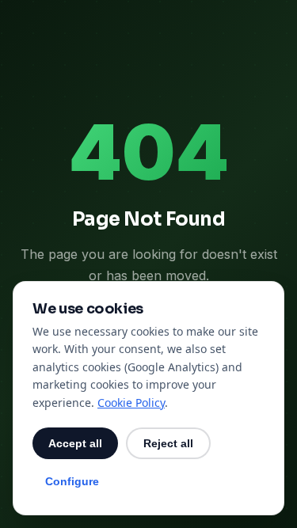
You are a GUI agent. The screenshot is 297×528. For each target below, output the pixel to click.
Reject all (168, 443)
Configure (72, 481)
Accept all (75, 443)
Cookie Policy (131, 402)
